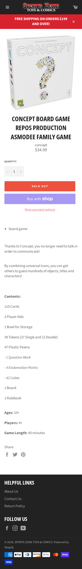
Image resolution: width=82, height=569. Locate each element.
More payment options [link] (40, 210)
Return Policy (14, 506)
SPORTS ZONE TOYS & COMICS (33, 542)
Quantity (10, 161)
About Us (11, 491)
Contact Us (12, 499)
